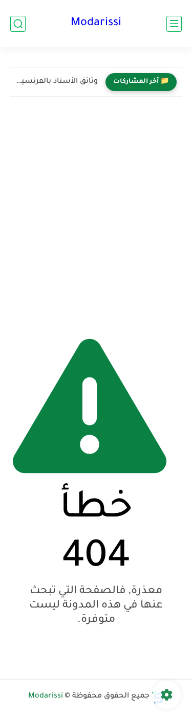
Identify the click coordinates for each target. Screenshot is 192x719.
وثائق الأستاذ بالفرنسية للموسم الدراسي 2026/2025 (56, 82)
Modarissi (96, 23)
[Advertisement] (96, 213)
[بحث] (18, 24)
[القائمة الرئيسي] (174, 24)
